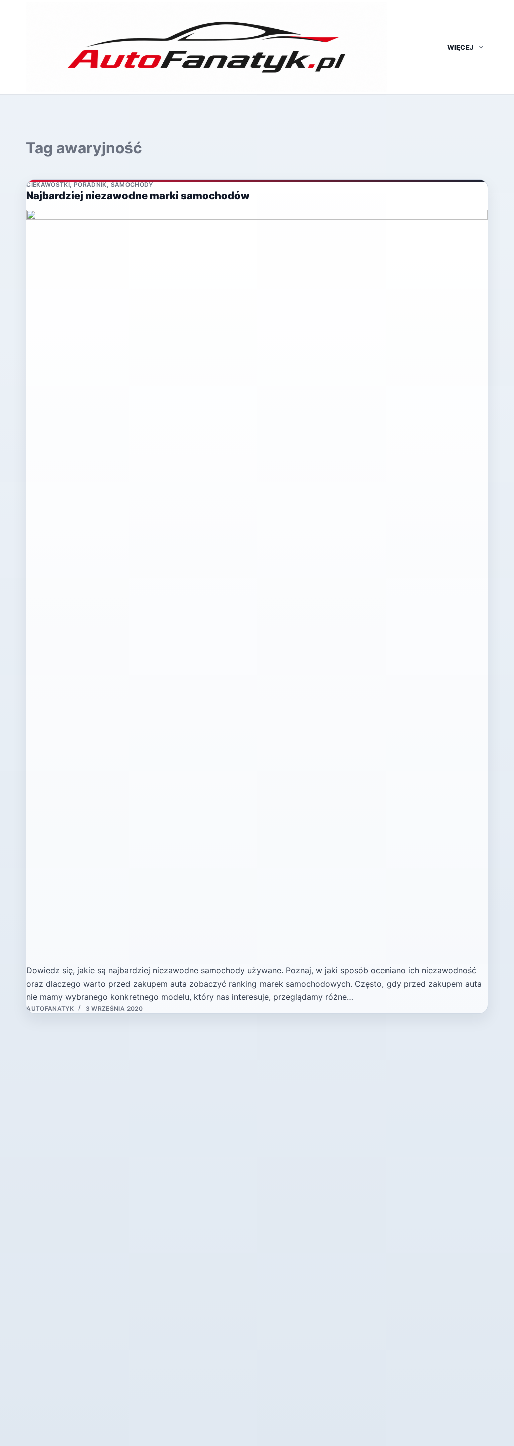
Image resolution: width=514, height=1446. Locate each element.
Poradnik (90, 184)
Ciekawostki (48, 184)
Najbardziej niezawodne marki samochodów (138, 195)
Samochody (132, 184)
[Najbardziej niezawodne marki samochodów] (257, 586)
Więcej (460, 47)
